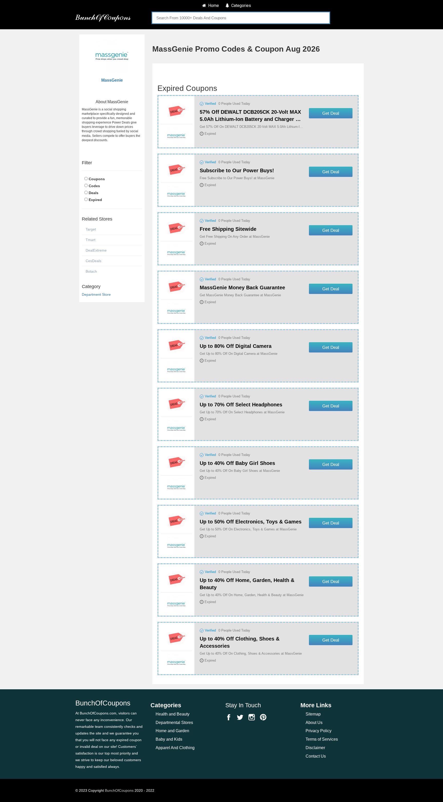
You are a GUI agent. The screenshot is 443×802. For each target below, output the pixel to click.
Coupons (97, 179)
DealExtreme (96, 250)
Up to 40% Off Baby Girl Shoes (237, 463)
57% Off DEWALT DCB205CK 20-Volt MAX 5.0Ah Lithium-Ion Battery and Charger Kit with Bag (251, 116)
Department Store (96, 294)
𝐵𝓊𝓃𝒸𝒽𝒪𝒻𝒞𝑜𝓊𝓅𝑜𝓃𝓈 (102, 17)
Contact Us (316, 756)
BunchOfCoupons (119, 790)
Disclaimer (315, 748)
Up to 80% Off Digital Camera (235, 346)
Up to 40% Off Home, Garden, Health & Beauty (247, 583)
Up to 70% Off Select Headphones (241, 404)
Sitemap (313, 714)
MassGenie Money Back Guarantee (242, 287)
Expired (95, 200)
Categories (240, 5)
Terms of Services (322, 739)
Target (91, 229)
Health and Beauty (172, 714)
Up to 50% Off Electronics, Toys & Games (250, 521)
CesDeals (93, 261)
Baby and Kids (169, 739)
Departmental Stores (174, 722)
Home (212, 5)
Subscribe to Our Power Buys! (237, 170)
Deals (93, 193)
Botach (91, 271)
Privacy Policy (318, 731)
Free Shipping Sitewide (228, 229)
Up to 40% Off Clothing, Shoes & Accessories (239, 642)
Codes (94, 186)
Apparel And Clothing (175, 748)
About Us (314, 722)
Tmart (90, 240)
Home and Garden (172, 731)
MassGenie (112, 80)
